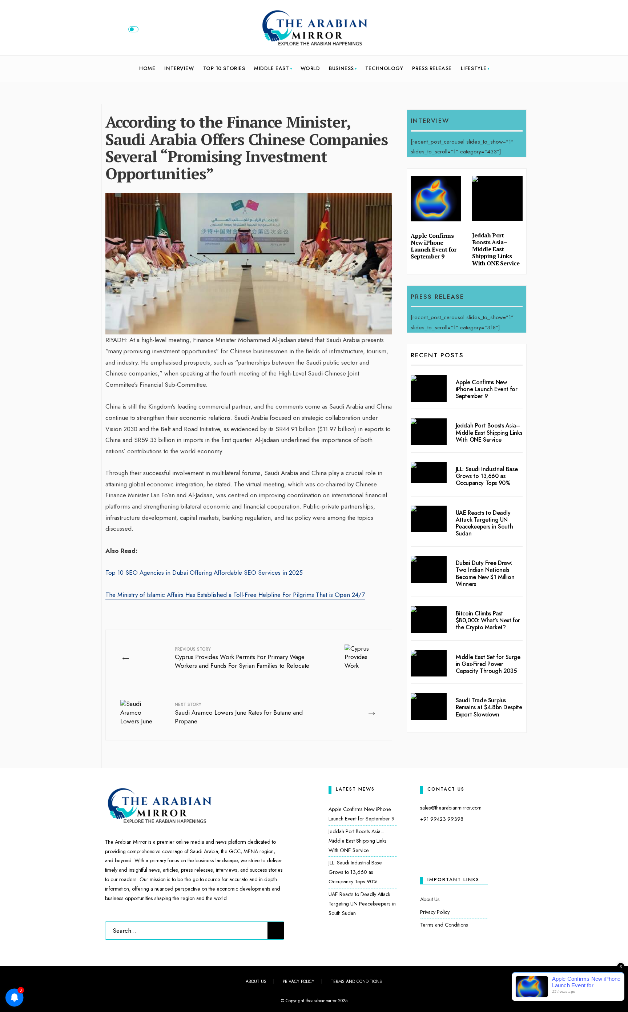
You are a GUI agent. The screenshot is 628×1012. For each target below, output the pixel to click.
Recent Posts (437, 355)
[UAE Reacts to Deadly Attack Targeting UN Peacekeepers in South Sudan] (429, 519)
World (310, 68)
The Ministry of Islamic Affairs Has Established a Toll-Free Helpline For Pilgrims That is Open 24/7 (235, 594)
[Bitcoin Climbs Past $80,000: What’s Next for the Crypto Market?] (429, 619)
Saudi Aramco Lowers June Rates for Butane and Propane (239, 713)
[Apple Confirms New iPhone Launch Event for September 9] (429, 388)
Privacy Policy (435, 912)
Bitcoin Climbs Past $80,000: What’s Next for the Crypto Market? (488, 620)
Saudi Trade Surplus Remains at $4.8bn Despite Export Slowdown (489, 707)
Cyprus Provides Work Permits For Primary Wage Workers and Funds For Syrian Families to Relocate (242, 658)
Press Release (431, 68)
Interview (179, 68)
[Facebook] (478, 31)
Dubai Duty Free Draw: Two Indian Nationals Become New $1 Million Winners (485, 573)
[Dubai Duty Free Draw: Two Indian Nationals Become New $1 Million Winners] (429, 569)
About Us (430, 899)
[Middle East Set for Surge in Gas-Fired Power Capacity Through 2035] (429, 663)
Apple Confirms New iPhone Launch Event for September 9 (434, 246)
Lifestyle (474, 68)
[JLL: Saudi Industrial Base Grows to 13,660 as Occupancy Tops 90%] (429, 472)
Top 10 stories (224, 68)
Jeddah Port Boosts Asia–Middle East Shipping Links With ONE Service (496, 249)
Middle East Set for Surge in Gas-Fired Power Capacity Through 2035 (488, 664)
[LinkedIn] (514, 31)
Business (341, 68)
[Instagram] (502, 31)
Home (147, 68)
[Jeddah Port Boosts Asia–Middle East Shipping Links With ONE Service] (429, 431)
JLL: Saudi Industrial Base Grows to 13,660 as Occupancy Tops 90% (487, 476)
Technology (384, 68)
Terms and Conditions (444, 924)
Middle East (271, 68)
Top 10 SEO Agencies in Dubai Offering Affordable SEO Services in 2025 (204, 572)
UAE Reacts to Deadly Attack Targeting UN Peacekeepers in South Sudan (484, 523)
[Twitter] (490, 31)
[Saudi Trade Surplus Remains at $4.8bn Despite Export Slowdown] (429, 706)
